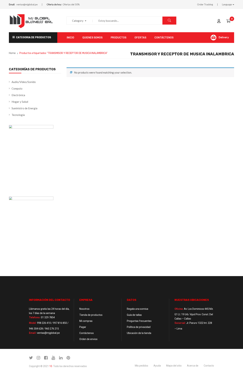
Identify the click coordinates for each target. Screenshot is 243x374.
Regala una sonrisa (137, 308)
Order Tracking (205, 4)
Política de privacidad (138, 327)
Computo (17, 88)
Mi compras (86, 321)
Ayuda (157, 365)
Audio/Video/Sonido (24, 81)
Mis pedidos (141, 365)
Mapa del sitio (174, 365)
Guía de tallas (134, 314)
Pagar (82, 327)
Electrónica (18, 95)
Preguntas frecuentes (139, 321)
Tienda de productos (90, 314)
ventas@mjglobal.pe (27, 4)
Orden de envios (88, 339)
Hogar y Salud (20, 101)
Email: (12, 4)
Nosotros (84, 308)
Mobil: (32, 322)
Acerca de (192, 365)
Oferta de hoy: (54, 4)
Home (12, 53)
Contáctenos (86, 333)
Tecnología (18, 114)
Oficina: (179, 308)
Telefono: (34, 317)
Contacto (209, 365)
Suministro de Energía (24, 108)
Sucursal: (180, 322)
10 (50, 366)
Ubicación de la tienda (139, 333)
